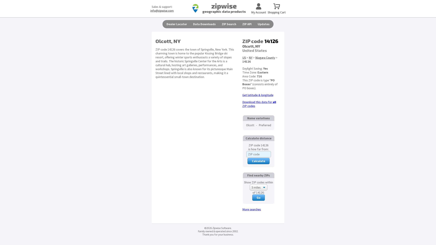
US (244, 58)
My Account (258, 12)
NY (250, 58)
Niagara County (265, 58)
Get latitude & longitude (257, 95)
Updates (263, 24)
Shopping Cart (277, 12)
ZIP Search (229, 24)
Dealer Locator (177, 24)
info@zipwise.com (162, 11)
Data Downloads (204, 24)
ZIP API (247, 24)
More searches (251, 209)
